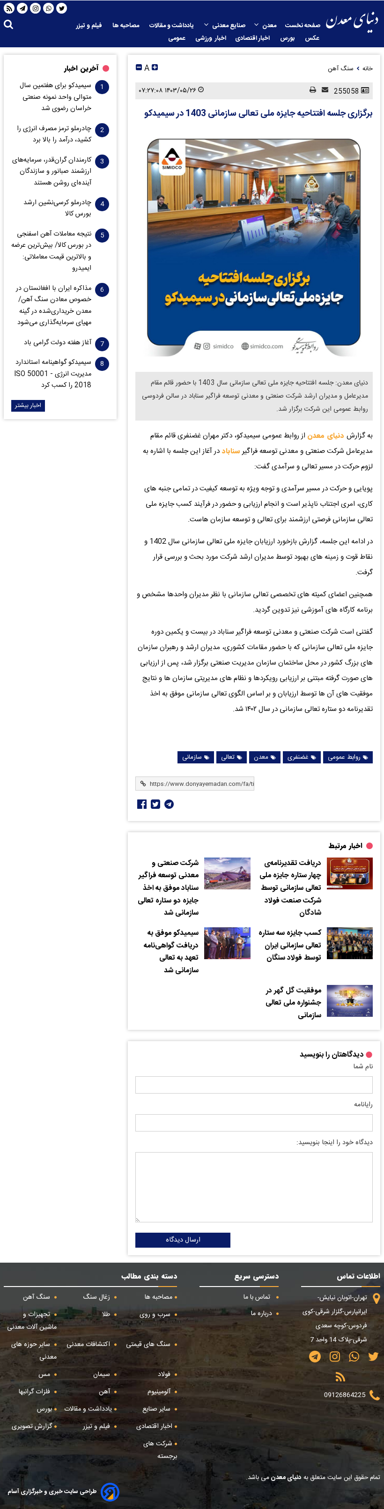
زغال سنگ (97, 1297)
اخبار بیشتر (28, 406)
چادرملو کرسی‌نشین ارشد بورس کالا (57, 208)
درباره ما (262, 1313)
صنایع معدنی (228, 26)
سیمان (102, 1374)
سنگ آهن (37, 1297)
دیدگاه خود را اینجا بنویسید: (334, 1142)
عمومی (177, 38)
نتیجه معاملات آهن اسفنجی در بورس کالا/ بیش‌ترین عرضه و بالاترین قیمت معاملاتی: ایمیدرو (51, 251)
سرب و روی (156, 1314)
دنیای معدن (327, 435)
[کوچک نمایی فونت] (138, 68)
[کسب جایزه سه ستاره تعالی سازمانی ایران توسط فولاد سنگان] (350, 943)
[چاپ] (310, 90)
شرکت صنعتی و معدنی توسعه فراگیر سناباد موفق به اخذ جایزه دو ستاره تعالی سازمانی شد (168, 889)
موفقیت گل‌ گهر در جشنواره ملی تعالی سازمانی (293, 1003)
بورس (288, 38)
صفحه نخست (302, 26)
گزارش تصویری (32, 1426)
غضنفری (298, 757)
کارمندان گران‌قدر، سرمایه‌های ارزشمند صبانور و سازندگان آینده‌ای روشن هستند (51, 172)
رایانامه (363, 1104)
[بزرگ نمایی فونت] (154, 68)
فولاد (165, 1374)
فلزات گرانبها (35, 1392)
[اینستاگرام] (35, 8)
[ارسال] (322, 90)
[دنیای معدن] (352, 22)
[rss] (9, 8)
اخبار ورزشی (210, 38)
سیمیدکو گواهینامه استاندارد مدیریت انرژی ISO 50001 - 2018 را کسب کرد (52, 374)
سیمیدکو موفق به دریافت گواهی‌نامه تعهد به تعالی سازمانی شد (171, 952)
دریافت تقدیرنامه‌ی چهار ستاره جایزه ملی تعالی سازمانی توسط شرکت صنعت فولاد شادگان (290, 889)
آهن (105, 1392)
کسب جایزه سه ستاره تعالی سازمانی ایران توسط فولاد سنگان (289, 945)
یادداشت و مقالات (172, 26)
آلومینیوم (160, 1392)
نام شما (363, 1067)
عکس (312, 38)
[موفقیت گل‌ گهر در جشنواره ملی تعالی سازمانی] (350, 1001)
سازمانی (192, 757)
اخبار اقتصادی (253, 38)
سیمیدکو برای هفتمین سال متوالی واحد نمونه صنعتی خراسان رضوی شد (55, 97)
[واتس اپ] (49, 8)
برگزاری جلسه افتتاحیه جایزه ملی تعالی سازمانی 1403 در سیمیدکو (258, 114)
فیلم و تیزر (89, 26)
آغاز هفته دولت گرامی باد (57, 342)
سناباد (230, 451)
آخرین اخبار (81, 68)
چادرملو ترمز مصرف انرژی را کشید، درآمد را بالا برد (54, 134)
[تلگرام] (22, 8)
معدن (269, 26)
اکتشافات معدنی (89, 1344)
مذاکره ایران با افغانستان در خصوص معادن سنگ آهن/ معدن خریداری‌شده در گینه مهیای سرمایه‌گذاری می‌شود (53, 305)
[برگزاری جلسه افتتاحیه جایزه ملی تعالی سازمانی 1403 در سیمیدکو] (254, 245)
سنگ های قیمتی (149, 1344)
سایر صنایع (157, 1409)
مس (45, 1374)
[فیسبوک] (141, 804)
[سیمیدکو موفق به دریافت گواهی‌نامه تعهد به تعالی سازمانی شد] (227, 943)
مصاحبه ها (126, 26)
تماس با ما (258, 1297)
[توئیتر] (154, 804)
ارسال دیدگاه (183, 1240)
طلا (107, 1314)
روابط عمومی (344, 757)
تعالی (228, 757)
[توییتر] (62, 8)
